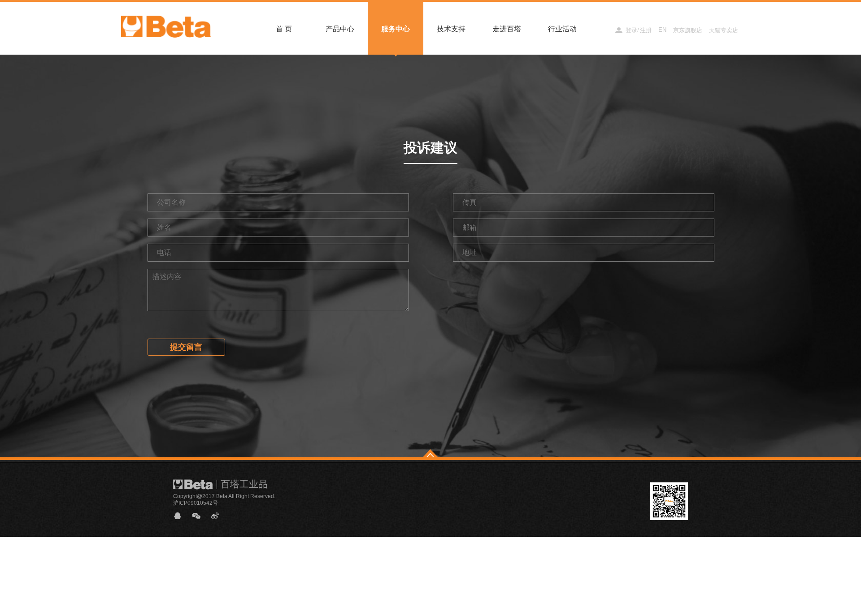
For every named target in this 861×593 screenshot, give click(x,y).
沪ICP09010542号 (195, 503)
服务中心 (395, 29)
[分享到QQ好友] (181, 515)
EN (662, 29)
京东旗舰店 (687, 30)
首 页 (284, 29)
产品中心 (340, 29)
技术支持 (451, 29)
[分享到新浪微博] (219, 515)
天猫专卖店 (723, 30)
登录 (631, 30)
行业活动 (562, 29)
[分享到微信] (200, 515)
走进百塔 (506, 29)
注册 (646, 30)
